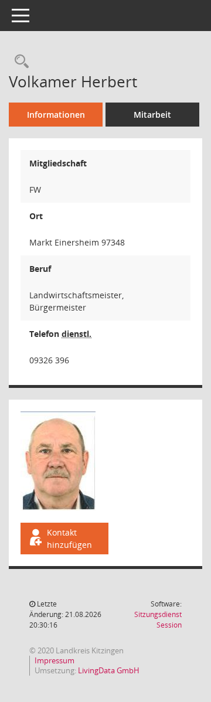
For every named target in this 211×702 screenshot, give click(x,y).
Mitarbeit (152, 114)
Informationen (56, 114)
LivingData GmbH (108, 670)
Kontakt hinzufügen (69, 538)
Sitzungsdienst (158, 619)
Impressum (54, 660)
